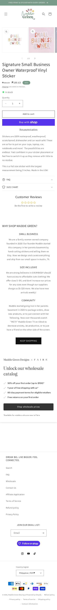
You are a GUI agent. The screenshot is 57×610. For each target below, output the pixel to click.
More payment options (29, 129)
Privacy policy (15, 599)
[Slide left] (22, 58)
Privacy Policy (12, 514)
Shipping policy (44, 599)
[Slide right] (35, 58)
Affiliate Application (15, 494)
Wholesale (11, 481)
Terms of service (29, 599)
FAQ (8, 474)
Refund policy (12, 507)
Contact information (30, 604)
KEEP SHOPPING (28, 340)
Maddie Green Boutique (17, 595)
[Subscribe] (43, 533)
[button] (6, 14)
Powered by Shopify (34, 595)
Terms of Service (13, 501)
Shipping (5, 87)
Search (9, 468)
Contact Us (11, 487)
